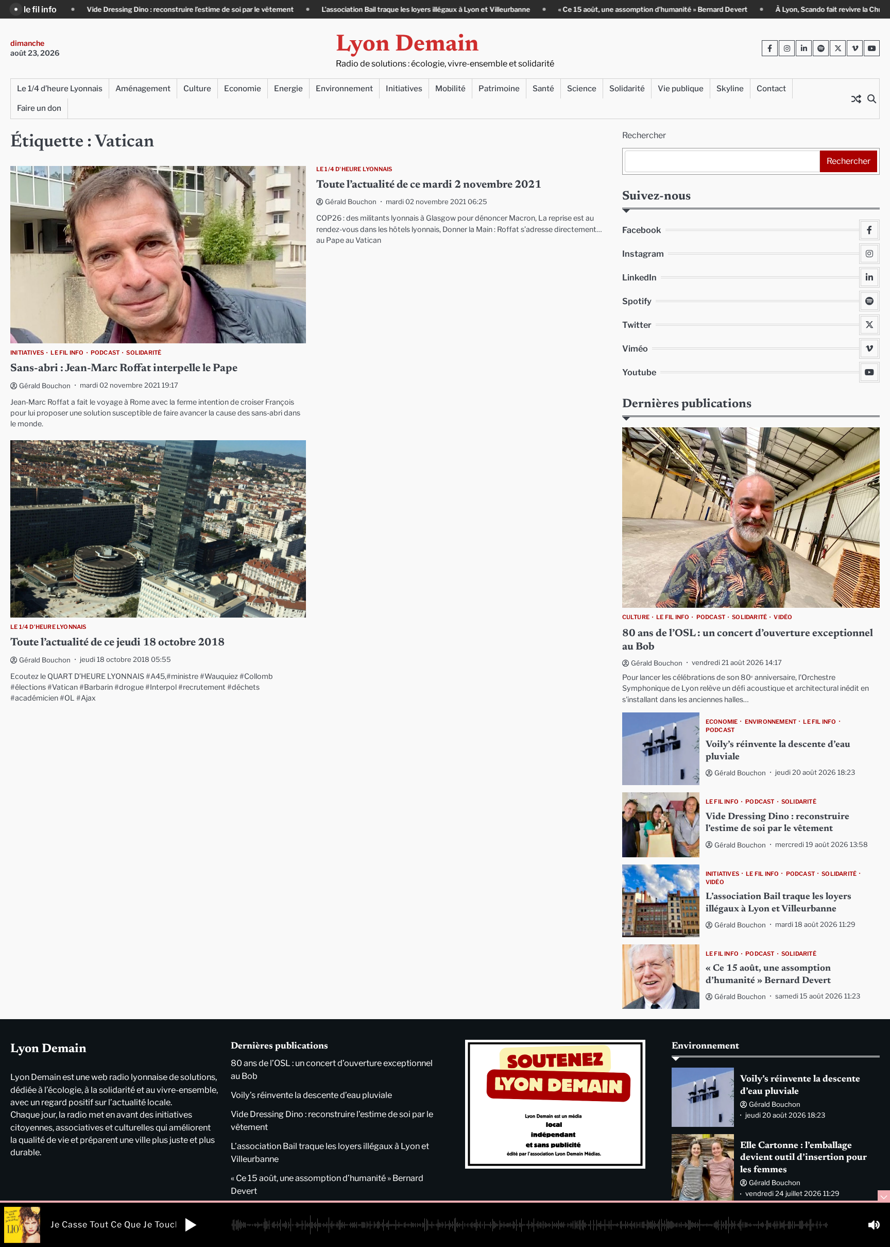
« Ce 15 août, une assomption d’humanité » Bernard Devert (580, 9)
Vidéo (783, 617)
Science (581, 88)
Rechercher (644, 135)
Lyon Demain (407, 45)
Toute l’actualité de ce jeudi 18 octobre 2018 (117, 643)
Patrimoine (499, 88)
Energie (288, 88)
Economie (242, 88)
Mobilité (450, 88)
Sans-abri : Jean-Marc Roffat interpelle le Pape (123, 368)
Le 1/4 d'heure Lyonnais (354, 169)
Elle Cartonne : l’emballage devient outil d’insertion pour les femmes (803, 1158)
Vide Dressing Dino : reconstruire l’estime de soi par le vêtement (117, 9)
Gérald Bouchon (45, 385)
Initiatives (404, 88)
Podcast (105, 353)
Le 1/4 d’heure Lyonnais (59, 88)
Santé (543, 88)
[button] (190, 1225)
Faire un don (39, 108)
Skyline (730, 88)
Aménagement (142, 88)
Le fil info (66, 353)
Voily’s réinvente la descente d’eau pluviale (311, 1095)
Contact (771, 88)
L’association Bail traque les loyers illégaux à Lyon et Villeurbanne (353, 9)
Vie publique (681, 88)
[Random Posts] (856, 98)
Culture (197, 88)
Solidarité (627, 88)
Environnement (344, 88)
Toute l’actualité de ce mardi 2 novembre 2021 (428, 185)
